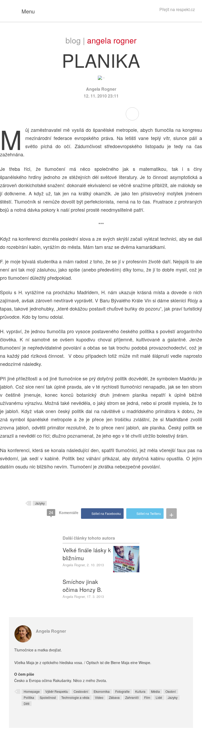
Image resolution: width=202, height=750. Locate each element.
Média (155, 691)
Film (147, 697)
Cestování (81, 691)
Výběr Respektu (56, 691)
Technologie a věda (75, 697)
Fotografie (122, 691)
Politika (29, 697)
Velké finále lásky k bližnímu (87, 554)
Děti (26, 703)
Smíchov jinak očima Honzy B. (82, 585)
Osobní (170, 691)
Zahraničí (132, 697)
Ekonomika (102, 691)
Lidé (159, 697)
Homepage (32, 691)
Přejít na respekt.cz (177, 9)
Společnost (48, 697)
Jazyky (40, 503)
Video (99, 697)
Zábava (114, 697)
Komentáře (63, 512)
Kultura (140, 691)
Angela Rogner (112, 40)
